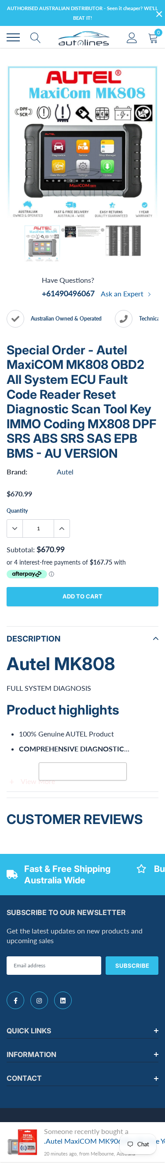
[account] (132, 37)
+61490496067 (68, 293)
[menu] (13, 37)
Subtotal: (21, 549)
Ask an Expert (123, 293)
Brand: (17, 471)
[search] (35, 37)
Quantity (17, 510)
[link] (15, 1000)
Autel (65, 471)
